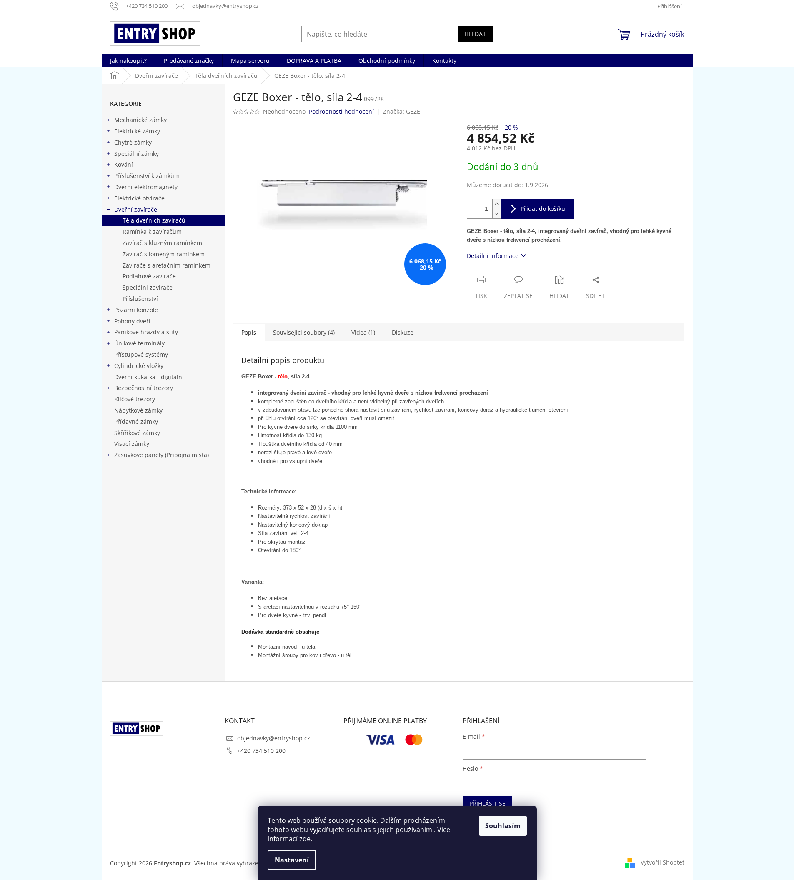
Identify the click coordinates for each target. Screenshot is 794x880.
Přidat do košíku (543, 208)
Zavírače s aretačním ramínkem (166, 265)
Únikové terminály (139, 343)
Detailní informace (492, 256)
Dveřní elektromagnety (146, 187)
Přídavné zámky (136, 421)
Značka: (401, 111)
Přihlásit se (487, 804)
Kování (123, 164)
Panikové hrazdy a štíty (146, 332)
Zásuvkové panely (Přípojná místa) (161, 455)
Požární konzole (136, 310)
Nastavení (292, 860)
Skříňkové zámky (137, 433)
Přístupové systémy (141, 354)
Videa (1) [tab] (363, 332)
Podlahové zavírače (149, 276)
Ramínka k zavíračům (152, 231)
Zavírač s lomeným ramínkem (164, 254)
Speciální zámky (136, 154)
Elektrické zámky (137, 131)
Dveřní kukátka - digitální (149, 377)
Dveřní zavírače (135, 209)
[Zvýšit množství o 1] (496, 204)
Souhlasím (503, 825)
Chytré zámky (133, 142)
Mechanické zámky (140, 120)
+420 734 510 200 (261, 751)
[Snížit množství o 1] (496, 213)
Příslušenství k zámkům (147, 176)
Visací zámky (131, 444)
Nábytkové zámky (138, 410)
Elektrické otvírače (139, 198)
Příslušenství (140, 298)
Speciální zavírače (148, 287)
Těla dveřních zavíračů (154, 220)
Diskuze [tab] (402, 332)
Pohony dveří (132, 321)
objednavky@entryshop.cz (273, 738)
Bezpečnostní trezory (143, 388)
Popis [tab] (248, 332)
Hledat (475, 34)
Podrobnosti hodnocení (341, 111)
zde (305, 838)
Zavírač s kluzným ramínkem (162, 243)
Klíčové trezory (134, 399)
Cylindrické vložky (138, 366)
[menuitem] (128, 61)
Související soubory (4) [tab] (304, 332)
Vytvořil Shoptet (662, 862)
